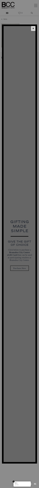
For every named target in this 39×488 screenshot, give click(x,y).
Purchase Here (19, 268)
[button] (35, 484)
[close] (33, 28)
